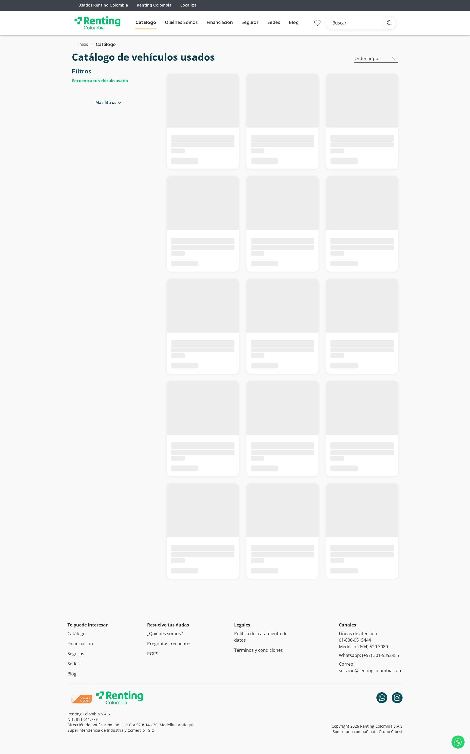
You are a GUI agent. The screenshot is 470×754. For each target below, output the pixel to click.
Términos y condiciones (258, 650)
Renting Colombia (154, 5)
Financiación (219, 22)
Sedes (273, 22)
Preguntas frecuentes (169, 644)
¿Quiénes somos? (165, 634)
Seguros (250, 22)
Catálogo (145, 22)
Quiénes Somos (181, 22)
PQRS (152, 654)
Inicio (83, 44)
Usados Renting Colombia (103, 5)
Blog (294, 22)
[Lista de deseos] (317, 23)
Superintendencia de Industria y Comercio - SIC (110, 730)
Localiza (188, 5)
